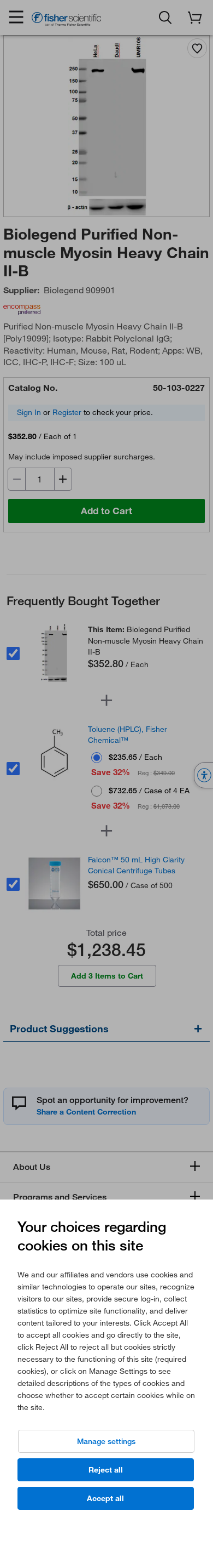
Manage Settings (106, 1441)
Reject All (105, 1470)
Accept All (105, 1498)
